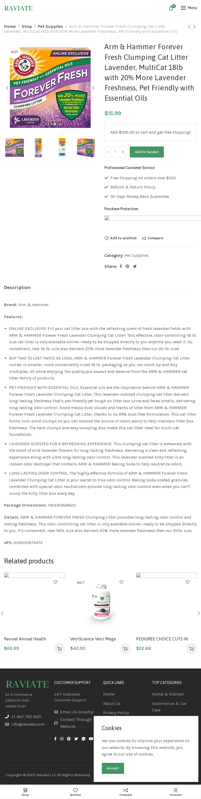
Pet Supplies (50, 26)
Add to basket (147, 152)
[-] (107, 151)
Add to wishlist (123, 238)
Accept (113, 768)
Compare (155, 238)
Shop (27, 26)
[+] (123, 151)
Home (10, 26)
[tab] (17, 288)
